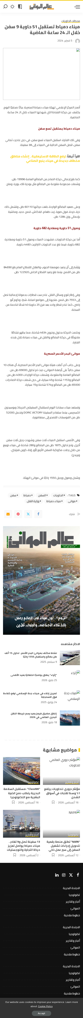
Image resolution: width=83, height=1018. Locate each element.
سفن (13, 495)
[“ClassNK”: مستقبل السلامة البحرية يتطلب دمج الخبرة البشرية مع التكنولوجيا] (21, 771)
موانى (72, 501)
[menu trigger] (76, 7)
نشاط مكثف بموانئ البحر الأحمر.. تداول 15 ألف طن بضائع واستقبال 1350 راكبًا (30, 655)
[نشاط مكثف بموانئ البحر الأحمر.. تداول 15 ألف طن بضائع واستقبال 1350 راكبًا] (70, 657)
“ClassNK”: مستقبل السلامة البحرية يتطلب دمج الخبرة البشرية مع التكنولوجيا (21, 793)
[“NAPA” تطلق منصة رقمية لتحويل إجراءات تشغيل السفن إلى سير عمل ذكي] (61, 824)
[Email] (8, 514)
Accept (41, 1013)
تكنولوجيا (33, 782)
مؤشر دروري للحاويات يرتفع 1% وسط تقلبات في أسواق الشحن (62, 793)
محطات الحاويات (70, 21)
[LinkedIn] (57, 875)
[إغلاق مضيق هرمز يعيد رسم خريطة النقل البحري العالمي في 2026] (70, 718)
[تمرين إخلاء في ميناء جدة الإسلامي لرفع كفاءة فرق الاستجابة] (70, 697)
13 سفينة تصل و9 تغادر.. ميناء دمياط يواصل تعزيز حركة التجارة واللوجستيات (23, 846)
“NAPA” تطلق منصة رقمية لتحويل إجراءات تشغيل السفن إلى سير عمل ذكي (63, 846)
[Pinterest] (18, 514)
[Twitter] (28, 514)
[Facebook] (38, 514)
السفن (42, 495)
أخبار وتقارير (72, 782)
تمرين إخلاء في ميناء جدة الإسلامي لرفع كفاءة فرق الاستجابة (30, 695)
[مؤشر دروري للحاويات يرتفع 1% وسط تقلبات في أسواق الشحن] (61, 771)
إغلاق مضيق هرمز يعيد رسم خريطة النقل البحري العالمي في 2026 (34, 715)
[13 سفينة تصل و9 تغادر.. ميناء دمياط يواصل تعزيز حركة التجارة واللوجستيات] (21, 824)
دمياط (27, 495)
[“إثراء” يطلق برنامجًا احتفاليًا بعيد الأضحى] (70, 677)
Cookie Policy (45, 1006)
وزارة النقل (33, 501)
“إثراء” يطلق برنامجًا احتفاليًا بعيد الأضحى (33, 675)
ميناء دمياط (54, 501)
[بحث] (5, 7)
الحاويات (58, 495)
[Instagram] (64, 875)
